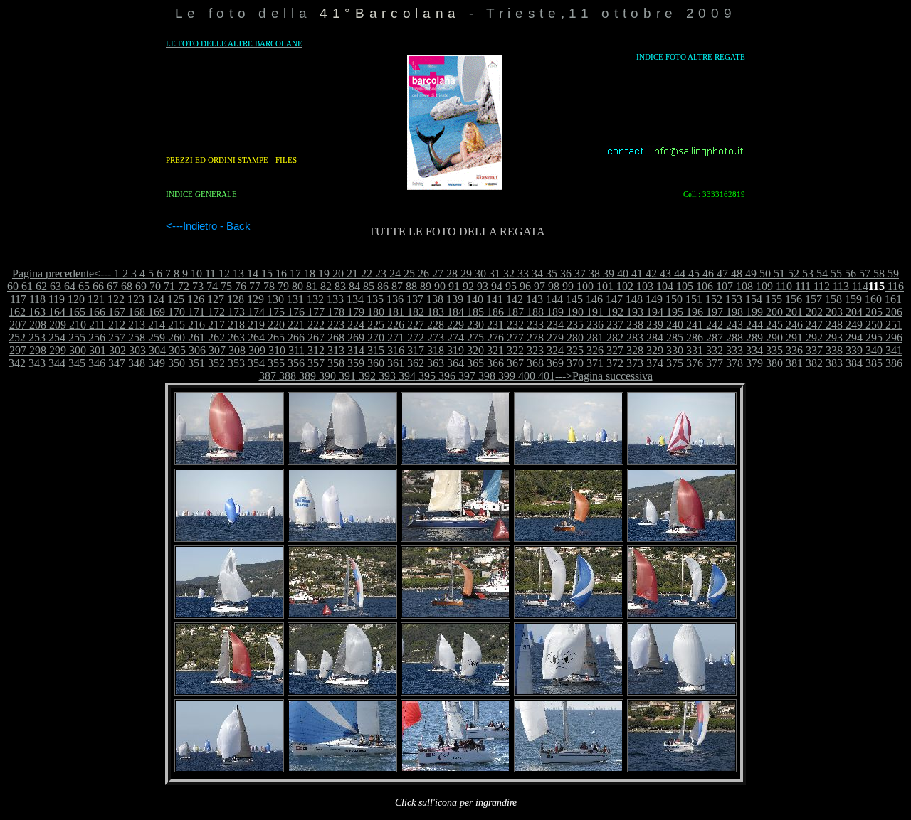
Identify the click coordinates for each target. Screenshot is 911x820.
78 (267, 286)
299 (56, 350)
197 (713, 312)
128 (234, 299)
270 (374, 337)
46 (707, 273)
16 (280, 273)
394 (406, 376)
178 (334, 312)
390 (326, 376)
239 (653, 325)
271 (394, 337)
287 (713, 337)
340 (873, 350)
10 (195, 273)
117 (18, 299)
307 (216, 350)
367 (514, 363)
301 (96, 350)
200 (773, 312)
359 (354, 363)
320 (474, 350)
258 (135, 337)
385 (873, 363)
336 (793, 350)
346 (95, 363)
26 (422, 273)
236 (594, 325)
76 (239, 286)
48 (735, 273)
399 (505, 376)
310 (275, 350)
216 (195, 325)
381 (793, 363)
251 (892, 325)
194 (653, 312)
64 (68, 286)
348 (135, 363)
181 (394, 312)
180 (374, 312)
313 (334, 350)
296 (892, 337)
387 (267, 376)
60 (13, 286)
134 (354, 299)
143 (533, 299)
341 (892, 350)
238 (633, 325)
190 (574, 312)
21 (351, 273)
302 (116, 350)
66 (97, 286)
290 (773, 337)
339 (853, 350)
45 (692, 273)
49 (749, 273)
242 (713, 325)
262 (215, 337)
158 (832, 299)
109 (763, 286)
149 (653, 299)
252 (17, 337)
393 (386, 376)
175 (275, 312)
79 (282, 286)
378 (733, 363)
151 (692, 299)
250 (873, 325)
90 (438, 286)
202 (813, 312)
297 (17, 350)
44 (678, 273)
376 (693, 363)
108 (743, 286)
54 (820, 273)
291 (793, 337)
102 (623, 286)
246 (793, 325)
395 (426, 376)
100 (584, 286)
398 (485, 376)
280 (574, 337)
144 (553, 299)
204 (853, 312)
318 (434, 350)
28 (450, 273)
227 (414, 325)
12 (223, 273)
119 (55, 299)
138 (433, 299)
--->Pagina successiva (604, 376)
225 (374, 325)
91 (453, 286)
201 (793, 312)
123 (134, 299)
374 (653, 363)
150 (673, 299)
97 (538, 286)
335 (773, 350)
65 (82, 286)
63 (54, 286)
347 (115, 363)
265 (275, 337)
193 (633, 312)
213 (135, 325)
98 (552, 286)
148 (633, 299)
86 (381, 286)
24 (393, 273)
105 (683, 286)
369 (554, 363)
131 (294, 299)
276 (494, 337)
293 (833, 337)
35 (550, 273)
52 (792, 273)
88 (410, 286)
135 (374, 299)
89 (424, 286)
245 (773, 325)
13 (237, 273)
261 (195, 337)
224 (354, 325)
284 (653, 337)
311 (295, 350)
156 (792, 299)
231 (494, 325)
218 (235, 325)
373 (633, 363)
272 (414, 337)
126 (194, 299)
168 (135, 312)
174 (255, 312)
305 (176, 350)
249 (853, 325)
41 (635, 273)
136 (394, 299)
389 (306, 376)
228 (434, 325)
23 (379, 273)
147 (613, 299)
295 (873, 337)
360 (374, 363)
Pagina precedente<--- (61, 273)
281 (594, 337)
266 (295, 337)
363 (434, 363)
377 (713, 363)
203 (833, 312)
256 (95, 337)
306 (196, 350)
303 (136, 350)
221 (295, 325)
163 (36, 312)
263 (235, 337)
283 (633, 337)
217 (215, 325)
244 (753, 325)
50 (764, 273)
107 (723, 286)
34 (536, 273)
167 (115, 312)
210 (76, 325)
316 (394, 350)
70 (154, 286)
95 (509, 286)
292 (813, 337)
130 (274, 299)
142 (513, 299)
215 (175, 325)
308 (236, 350)
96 (524, 286)
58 (877, 273)
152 (712, 299)
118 (36, 299)
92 (467, 286)
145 (573, 299)
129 (254, 299)
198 (733, 312)
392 (366, 376)
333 (733, 350)
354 (255, 363)
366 (494, 363)
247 (813, 325)
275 (474, 337)
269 (354, 337)
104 (663, 286)
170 (175, 312)
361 (394, 363)
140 (473, 299)
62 (40, 286)
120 (75, 299)
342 (17, 363)
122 (115, 299)
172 (215, 312)
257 (115, 337)
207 (17, 325)
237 (613, 325)
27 (436, 273)
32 (507, 273)
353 (235, 363)
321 (494, 350)
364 (454, 363)
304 (156, 350)
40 (621, 273)
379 (753, 363)
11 (209, 273)
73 (196, 286)
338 (833, 350)
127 (214, 299)
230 (474, 325)
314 (354, 350)
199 (753, 312)
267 (315, 337)
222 (315, 325)
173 (235, 312)
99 (566, 286)
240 (673, 325)
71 (168, 286)
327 (613, 350)
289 (753, 337)
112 (820, 286)
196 (693, 312)
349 (155, 363)
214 (155, 325)
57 (863, 273)
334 (753, 350)
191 (594, 312)
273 (434, 337)
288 (733, 337)
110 (782, 286)
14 (251, 273)
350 (175, 363)
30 (479, 273)
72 (182, 286)
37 (579, 273)
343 (36, 363)
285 (673, 337)
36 (564, 273)
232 (514, 325)
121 (95, 299)
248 (833, 325)
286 (693, 337)
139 (453, 299)
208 (36, 325)
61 (26, 286)
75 (225, 286)
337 (813, 350)
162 (17, 312)
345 (75, 363)
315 (374, 350)
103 (643, 286)
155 (772, 299)
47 (721, 273)
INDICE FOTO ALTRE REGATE (690, 57)
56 (849, 273)
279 (554, 337)
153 (732, 299)
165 (75, 312)
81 (310, 286)
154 (752, 299)
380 (773, 363)
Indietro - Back (217, 226)
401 (545, 376)
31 (493, 273)
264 (255, 337)
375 (673, 363)
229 (454, 325)
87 (396, 286)
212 (115, 325)
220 (275, 325)
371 (594, 363)
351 (195, 363)
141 (493, 299)
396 (446, 376)
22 (365, 273)
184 (454, 312)
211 (95, 325)
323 (534, 350)
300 (76, 350)
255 (75, 337)
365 (474, 363)
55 (835, 273)
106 (703, 286)
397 (465, 376)
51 (778, 273)
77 (253, 286)
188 (534, 312)
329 (653, 350)
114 (858, 286)
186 (494, 312)
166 (95, 312)
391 (346, 376)
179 (354, 312)
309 (255, 350)
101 (604, 286)
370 (574, 363)
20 (337, 273)
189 (554, 312)
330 (673, 350)
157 (812, 299)
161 (892, 299)
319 (454, 350)
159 (852, 299)
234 (554, 325)
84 (353, 286)
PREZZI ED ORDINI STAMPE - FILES (231, 160)
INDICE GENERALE (201, 194)
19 (322, 273)
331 (693, 350)
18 (308, 273)
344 (55, 363)
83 (339, 286)
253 (36, 337)
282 (613, 337)
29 (465, 273)
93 (481, 286)
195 (673, 312)
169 (155, 312)
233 (534, 325)
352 (215, 363)
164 (55, 312)
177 (315, 312)
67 (111, 286)
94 (495, 286)
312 (315, 350)
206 (892, 312)
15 (265, 273)
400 (525, 376)
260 (175, 337)
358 (334, 363)
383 (833, 363)
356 (295, 363)
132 (314, 299)
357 (315, 363)
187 (514, 312)
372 (613, 363)
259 (155, 337)
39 (607, 273)
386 (892, 363)
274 (454, 337)
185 (474, 312)
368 (534, 363)
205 (873, 312)
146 (593, 299)
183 (434, 312)
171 (195, 312)
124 (154, 299)
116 (894, 286)
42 (650, 273)
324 (554, 350)
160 (872, 299)
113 (839, 286)
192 (613, 312)
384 (853, 363)
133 (334, 299)
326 (594, 350)
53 (806, 273)
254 (55, 337)
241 (693, 325)
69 (139, 286)
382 (813, 363)
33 (522, 273)
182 (414, 312)
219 (255, 325)
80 (296, 286)
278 (534, 337)
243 (733, 325)
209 (56, 325)
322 (514, 350)
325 (574, 350)
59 (892, 273)
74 (211, 286)
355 (275, 363)
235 (574, 325)
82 (324, 286)
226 (394, 325)
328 (633, 350)
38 (593, 273)
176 (295, 312)
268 (334, 337)
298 (36, 350)
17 (294, 273)
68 (125, 286)
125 (174, 299)
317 (414, 350)
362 (414, 363)
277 (514, 337)
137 (413, 299)
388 (286, 376)
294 (853, 337)
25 (408, 273)
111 (801, 286)
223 (334, 325)
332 (713, 350)
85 (367, 286)
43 (664, 273)
